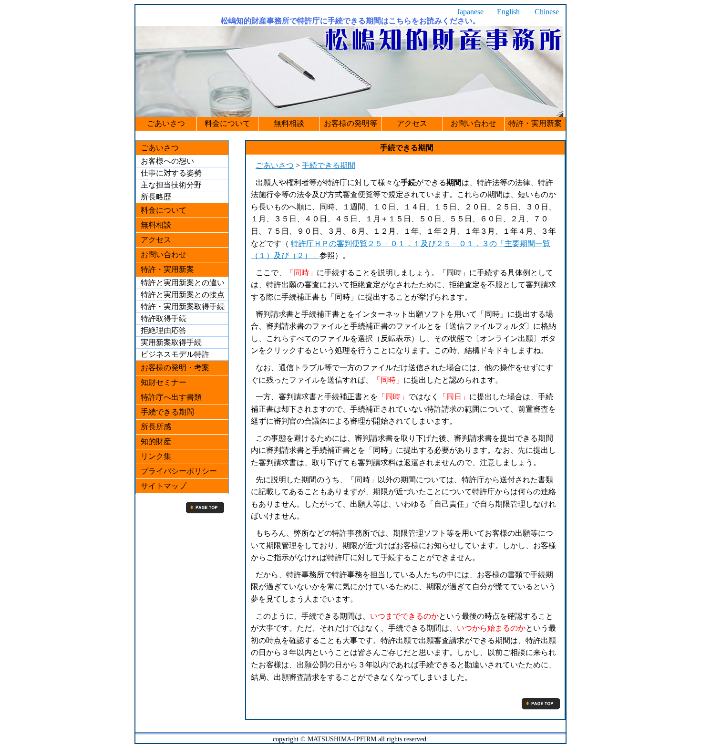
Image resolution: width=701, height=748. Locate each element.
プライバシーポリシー (179, 471)
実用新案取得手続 (171, 342)
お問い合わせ (473, 123)
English (508, 12)
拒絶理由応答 (163, 330)
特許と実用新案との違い (183, 283)
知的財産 (156, 441)
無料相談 (289, 123)
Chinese (547, 12)
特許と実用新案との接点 (183, 295)
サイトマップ (163, 486)
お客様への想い (167, 161)
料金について (227, 123)
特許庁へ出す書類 (171, 397)
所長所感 (156, 427)
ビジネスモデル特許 (175, 354)
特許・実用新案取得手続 (183, 306)
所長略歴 (156, 197)
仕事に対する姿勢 (171, 173)
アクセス (412, 123)
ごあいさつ (166, 123)
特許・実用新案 (535, 123)
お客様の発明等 (350, 123)
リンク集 (156, 456)
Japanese (470, 12)
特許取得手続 (163, 318)
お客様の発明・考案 (175, 368)
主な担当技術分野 (171, 185)
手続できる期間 (328, 165)
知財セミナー (163, 382)
